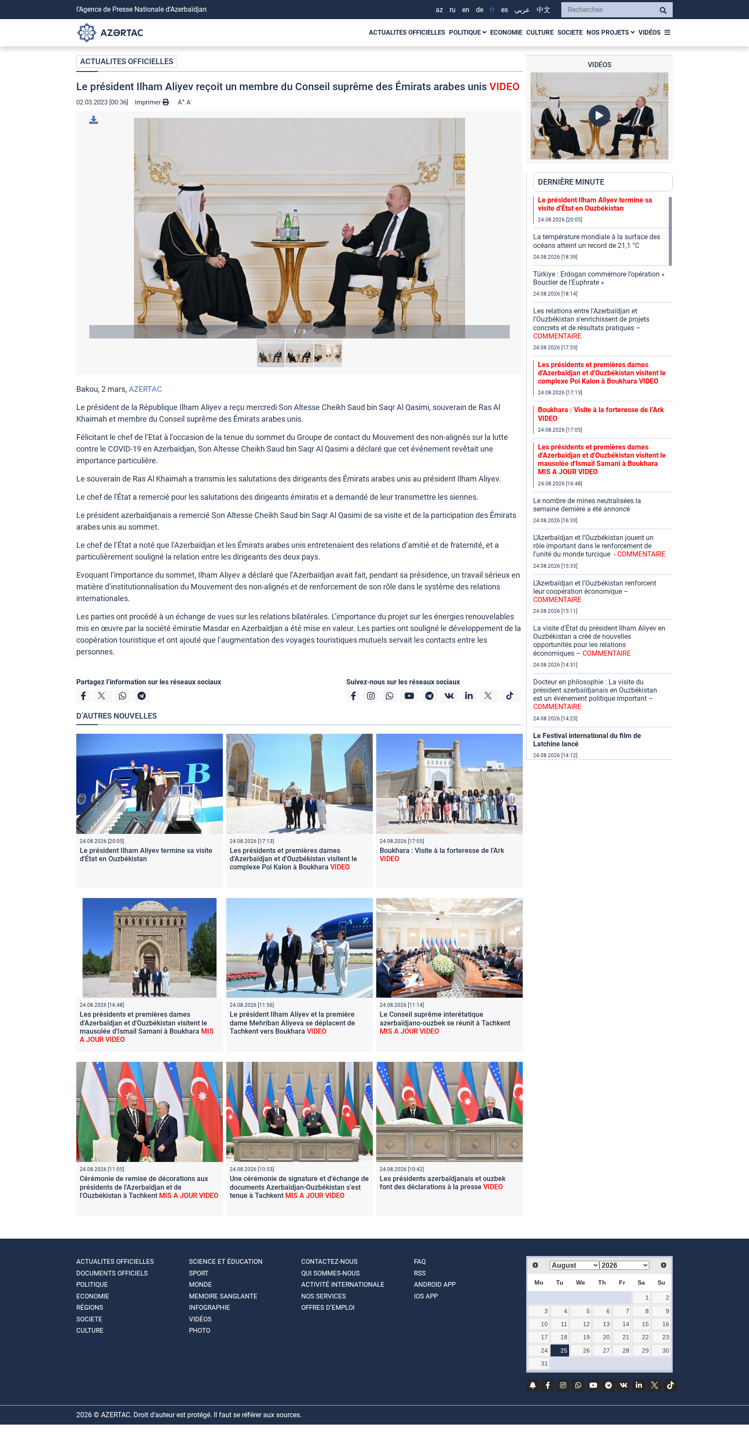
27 (606, 1350)
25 (563, 1350)
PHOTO (199, 1330)
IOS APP (426, 1296)
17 (544, 1337)
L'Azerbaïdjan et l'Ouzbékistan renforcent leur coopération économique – (594, 591)
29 (645, 1350)
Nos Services (323, 1296)
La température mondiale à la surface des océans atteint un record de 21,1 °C (596, 241)
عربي (522, 10)
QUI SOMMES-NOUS (330, 1273)
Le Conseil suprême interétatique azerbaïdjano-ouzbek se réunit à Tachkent (445, 1022)
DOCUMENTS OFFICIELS (112, 1273)
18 (563, 1337)
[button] (299, 228)
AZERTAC (145, 389)
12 (586, 1324)
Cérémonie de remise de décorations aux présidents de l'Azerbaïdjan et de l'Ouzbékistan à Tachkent (149, 1187)
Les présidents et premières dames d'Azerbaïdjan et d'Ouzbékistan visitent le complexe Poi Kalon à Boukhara (293, 858)
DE (479, 10)
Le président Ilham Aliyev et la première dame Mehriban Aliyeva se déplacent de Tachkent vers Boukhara (292, 1022)
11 (564, 1324)
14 (625, 1324)
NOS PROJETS (608, 32)
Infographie (209, 1307)
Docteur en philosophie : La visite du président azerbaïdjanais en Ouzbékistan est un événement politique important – (595, 694)
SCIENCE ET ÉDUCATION (226, 1262)
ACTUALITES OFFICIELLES (407, 32)
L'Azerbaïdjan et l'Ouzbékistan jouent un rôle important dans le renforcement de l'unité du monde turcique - (599, 546)
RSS (420, 1273)
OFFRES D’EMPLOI (328, 1307)
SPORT (198, 1273)
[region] (603, 477)
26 (586, 1350)
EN (465, 10)
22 (645, 1337)
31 (544, 1363)
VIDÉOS (649, 32)
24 (544, 1350)
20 (606, 1337)
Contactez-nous (329, 1262)
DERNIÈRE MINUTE (571, 181)
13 (606, 1324)
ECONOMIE (506, 32)
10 (544, 1324)
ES (504, 10)
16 (665, 1324)
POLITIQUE (465, 32)
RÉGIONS (89, 1307)
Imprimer (149, 102)
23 (665, 1337)
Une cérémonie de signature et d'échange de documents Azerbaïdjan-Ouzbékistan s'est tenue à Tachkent (299, 1187)
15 (645, 1324)
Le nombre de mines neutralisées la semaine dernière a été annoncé (587, 505)
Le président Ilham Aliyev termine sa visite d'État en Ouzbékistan (146, 854)
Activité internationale (342, 1285)
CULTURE (540, 32)
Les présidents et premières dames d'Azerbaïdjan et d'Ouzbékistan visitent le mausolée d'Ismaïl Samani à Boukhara (147, 1027)
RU (452, 10)
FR (492, 10)
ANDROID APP (435, 1285)
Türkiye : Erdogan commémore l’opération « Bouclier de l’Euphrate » (599, 278)
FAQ (420, 1262)
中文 (543, 10)
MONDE (200, 1285)
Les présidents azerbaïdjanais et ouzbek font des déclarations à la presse (442, 1183)
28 (625, 1350)
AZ (439, 10)
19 (586, 1337)
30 (665, 1350)
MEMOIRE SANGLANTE (223, 1296)
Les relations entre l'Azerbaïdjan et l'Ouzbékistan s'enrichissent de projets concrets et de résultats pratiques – (591, 323)
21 (625, 1337)
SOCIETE (570, 32)
